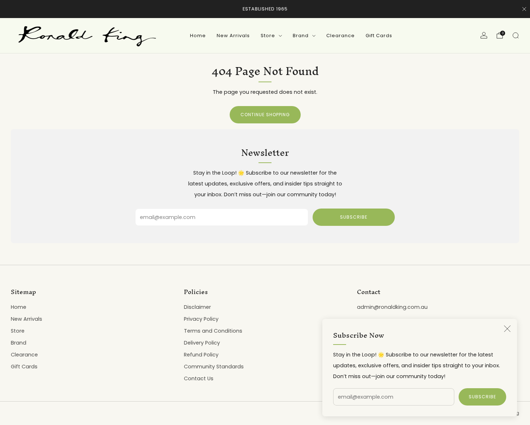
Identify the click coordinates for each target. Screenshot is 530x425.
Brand (301, 35)
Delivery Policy (202, 342)
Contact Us (198, 378)
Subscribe (482, 397)
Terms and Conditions (213, 330)
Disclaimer (197, 307)
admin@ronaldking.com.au (392, 307)
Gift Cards (379, 35)
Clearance (340, 35)
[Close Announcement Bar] (524, 9)
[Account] (483, 35)
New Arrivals (233, 35)
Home (198, 35)
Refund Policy (201, 354)
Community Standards (214, 366)
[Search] (515, 35)
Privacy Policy (201, 319)
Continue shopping (265, 114)
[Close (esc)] (507, 328)
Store (268, 35)
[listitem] (265, 9)
